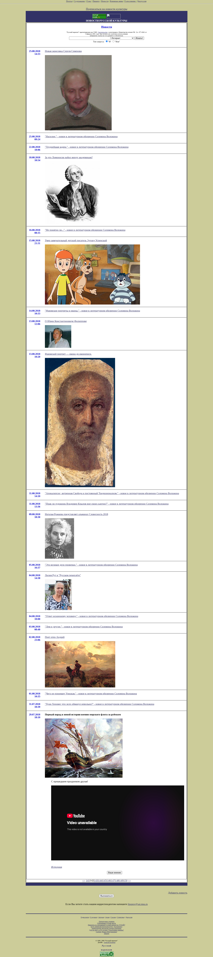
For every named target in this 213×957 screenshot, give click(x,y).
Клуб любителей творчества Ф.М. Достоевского (106, 926)
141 (88, 880)
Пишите (96, 1)
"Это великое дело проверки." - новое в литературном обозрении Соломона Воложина (91, 564)
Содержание (79, 1)
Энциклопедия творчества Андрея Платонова (107, 928)
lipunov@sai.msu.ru (138, 904)
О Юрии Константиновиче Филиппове (66, 321)
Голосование (130, 1)
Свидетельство (102, 32)
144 (100, 880)
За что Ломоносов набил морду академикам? (69, 157)
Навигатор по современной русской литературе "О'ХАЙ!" (106, 925)
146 (109, 880)
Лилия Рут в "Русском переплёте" (63, 575)
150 (125, 880)
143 (96, 880)
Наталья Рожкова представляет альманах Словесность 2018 (76, 514)
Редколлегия (85, 917)
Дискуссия (141, 1)
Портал (69, 1)
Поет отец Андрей (55, 637)
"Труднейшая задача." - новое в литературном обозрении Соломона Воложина (86, 147)
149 (121, 880)
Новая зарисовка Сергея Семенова (63, 51)
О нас (88, 1)
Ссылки (113, 917)
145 (104, 880)
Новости (105, 1)
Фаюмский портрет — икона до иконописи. (68, 354)
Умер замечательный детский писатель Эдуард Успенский (76, 240)
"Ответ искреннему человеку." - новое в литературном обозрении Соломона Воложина (91, 616)
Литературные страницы (106, 921)
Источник (56, 867)
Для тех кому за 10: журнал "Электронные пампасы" (106, 930)
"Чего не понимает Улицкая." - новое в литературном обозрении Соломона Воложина (91, 693)
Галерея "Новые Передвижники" (106, 932)
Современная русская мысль (106, 923)
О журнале (93, 917)
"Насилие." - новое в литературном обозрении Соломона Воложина (81, 136)
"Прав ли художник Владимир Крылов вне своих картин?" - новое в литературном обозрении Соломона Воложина (107, 503)
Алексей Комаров (109, 942)
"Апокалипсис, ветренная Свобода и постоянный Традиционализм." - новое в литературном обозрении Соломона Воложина (112, 493)
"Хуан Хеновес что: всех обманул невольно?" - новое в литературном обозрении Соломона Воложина (99, 704)
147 (113, 880)
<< (83, 880)
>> (129, 880)
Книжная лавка (116, 1)
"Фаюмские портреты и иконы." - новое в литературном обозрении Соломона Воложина (92, 310)
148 (117, 880)
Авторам (101, 917)
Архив (107, 917)
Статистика (120, 917)
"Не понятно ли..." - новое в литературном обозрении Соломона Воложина (85, 230)
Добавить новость (177, 892)
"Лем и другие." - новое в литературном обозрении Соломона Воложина (84, 626)
